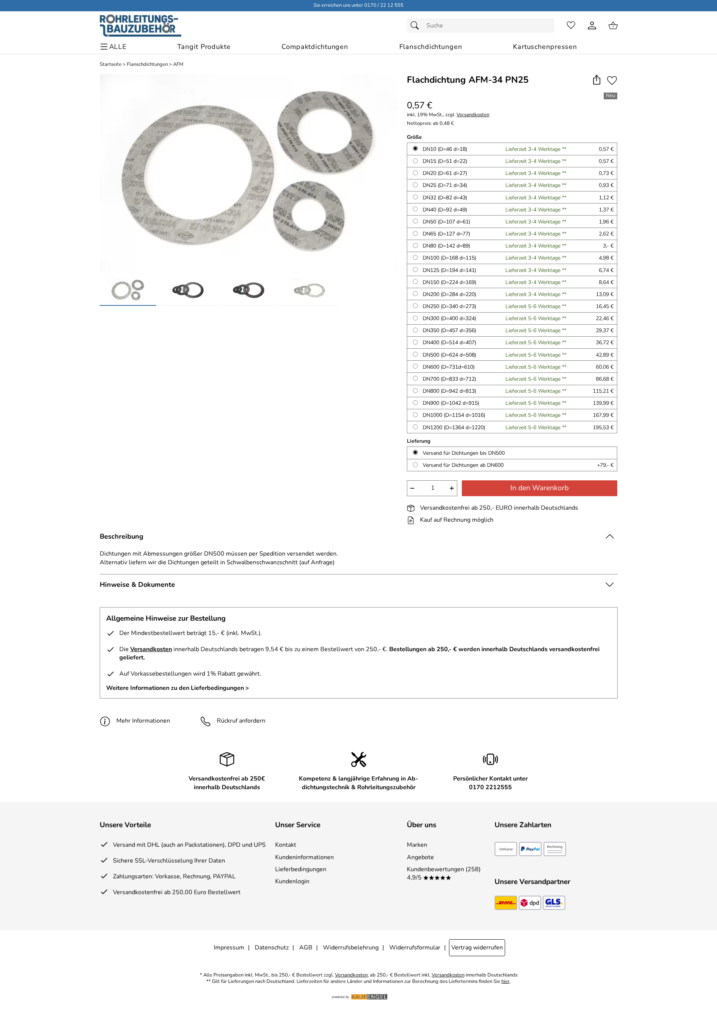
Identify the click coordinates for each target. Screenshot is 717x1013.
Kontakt (285, 845)
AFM (178, 64)
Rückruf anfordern (241, 721)
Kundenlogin (292, 881)
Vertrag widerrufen (477, 947)
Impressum (229, 947)
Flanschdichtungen (147, 64)
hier (505, 981)
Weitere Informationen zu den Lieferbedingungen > (177, 688)
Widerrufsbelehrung (351, 947)
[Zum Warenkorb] (613, 25)
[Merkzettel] (570, 25)
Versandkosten (473, 115)
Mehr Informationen (143, 721)
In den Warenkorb (539, 488)
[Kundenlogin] (592, 25)
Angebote (420, 857)
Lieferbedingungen (300, 869)
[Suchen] (416, 25)
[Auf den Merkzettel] (612, 80)
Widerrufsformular (414, 947)
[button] (596, 80)
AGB (305, 947)
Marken (417, 845)
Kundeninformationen (304, 857)
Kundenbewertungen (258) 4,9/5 (444, 873)
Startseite (111, 64)
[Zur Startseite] (140, 25)
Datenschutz (272, 947)
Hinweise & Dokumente (137, 584)
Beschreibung (121, 536)
